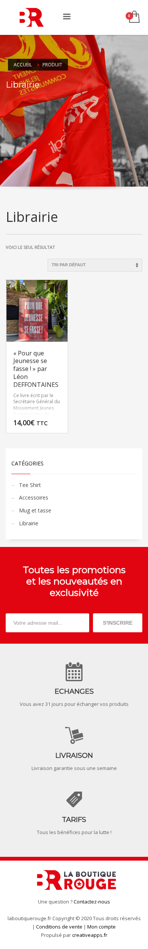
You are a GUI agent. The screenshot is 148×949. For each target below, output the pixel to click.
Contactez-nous (92, 901)
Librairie (28, 523)
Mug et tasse (35, 510)
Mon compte (101, 926)
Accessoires (33, 497)
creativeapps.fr (89, 935)
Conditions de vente (59, 926)
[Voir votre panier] (133, 17)
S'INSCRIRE (117, 623)
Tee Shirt (30, 485)
